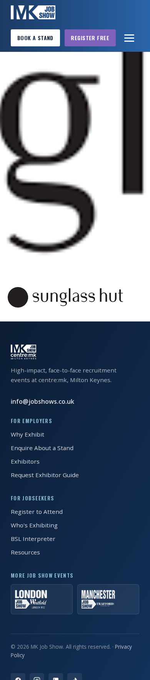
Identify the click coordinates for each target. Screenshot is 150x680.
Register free (90, 38)
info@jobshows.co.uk (42, 401)
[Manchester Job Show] (108, 599)
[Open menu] (129, 37)
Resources (25, 552)
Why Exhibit (27, 434)
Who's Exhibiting (34, 525)
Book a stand (35, 38)
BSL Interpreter (33, 538)
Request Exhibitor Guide (45, 475)
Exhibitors (25, 461)
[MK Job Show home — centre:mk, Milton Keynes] (33, 12)
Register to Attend (37, 511)
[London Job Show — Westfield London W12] (42, 599)
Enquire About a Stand (42, 448)
